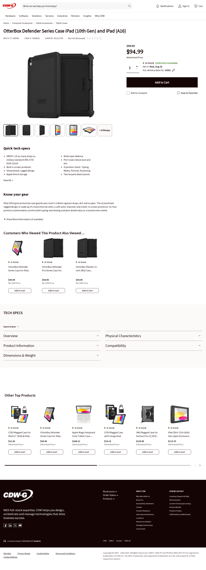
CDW (104, 541)
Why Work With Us (143, 496)
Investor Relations (143, 511)
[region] (103, 268)
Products (108, 498)
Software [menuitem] (23, 15)
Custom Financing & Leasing (180, 503)
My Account (109, 491)
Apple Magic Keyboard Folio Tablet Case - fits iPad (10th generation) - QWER (83, 434)
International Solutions (145, 514)
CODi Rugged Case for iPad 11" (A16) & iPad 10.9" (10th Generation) (19, 434)
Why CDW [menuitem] (100, 15)
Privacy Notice (23, 553)
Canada (119, 541)
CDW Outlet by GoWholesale (179, 514)
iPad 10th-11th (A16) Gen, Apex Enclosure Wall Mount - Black (178, 434)
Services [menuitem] (49, 15)
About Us (139, 500)
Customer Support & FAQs (179, 496)
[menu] (164, 6)
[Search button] (129, 6)
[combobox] (72, 6)
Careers (139, 507)
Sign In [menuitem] (185, 6)
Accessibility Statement (145, 503)
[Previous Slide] (195, 465)
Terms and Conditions (65, 553)
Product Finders (175, 511)
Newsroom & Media (143, 521)
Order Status (109, 495)
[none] (10, 15)
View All (7, 180)
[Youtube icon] (20, 525)
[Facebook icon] (5, 525)
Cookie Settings (10, 557)
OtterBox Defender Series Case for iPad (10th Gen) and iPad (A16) (50, 434)
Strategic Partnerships (144, 525)
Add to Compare (139, 92)
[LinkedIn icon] (10, 525)
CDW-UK (127, 541)
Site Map (7, 553)
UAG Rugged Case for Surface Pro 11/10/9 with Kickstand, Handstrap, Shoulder (147, 434)
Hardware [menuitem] (10, 15)
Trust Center (140, 529)
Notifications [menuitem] (166, 6)
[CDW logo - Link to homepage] (8, 6)
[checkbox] (128, 92)
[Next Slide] (199, 465)
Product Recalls (175, 507)
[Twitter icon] (15, 525)
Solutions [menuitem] (37, 15)
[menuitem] (157, 6)
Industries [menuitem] (62, 15)
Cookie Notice (43, 553)
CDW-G (111, 541)
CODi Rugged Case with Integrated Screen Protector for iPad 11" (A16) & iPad (115, 434)
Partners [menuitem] (75, 15)
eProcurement (174, 500)
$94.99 (135, 51)
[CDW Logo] (8, 6)
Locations (140, 518)
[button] (198, 6)
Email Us (37, 541)
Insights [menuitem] (87, 15)
